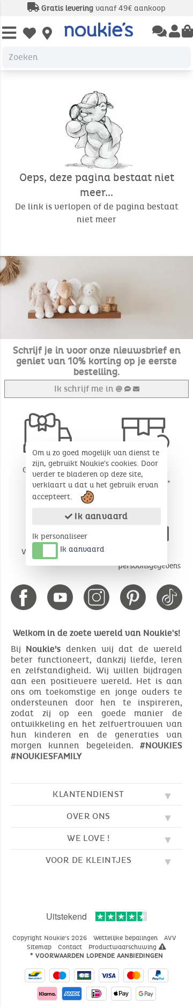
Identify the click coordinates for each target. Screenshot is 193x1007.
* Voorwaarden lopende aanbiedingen (96, 955)
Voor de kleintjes (89, 860)
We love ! (88, 838)
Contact (71, 947)
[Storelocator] (47, 34)
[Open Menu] (9, 33)
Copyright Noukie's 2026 (50, 938)
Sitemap (40, 947)
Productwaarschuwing (123, 947)
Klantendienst (88, 794)
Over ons (88, 816)
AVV (171, 938)
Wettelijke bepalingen (126, 938)
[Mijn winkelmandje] (187, 32)
